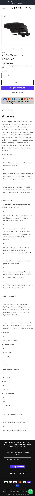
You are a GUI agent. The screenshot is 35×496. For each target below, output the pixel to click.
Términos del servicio (13, 494)
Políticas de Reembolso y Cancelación (17, 444)
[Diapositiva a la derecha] (22, 49)
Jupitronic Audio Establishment (16, 489)
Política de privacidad (26, 491)
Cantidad (4, 71)
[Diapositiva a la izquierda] (13, 49)
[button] (4, 8)
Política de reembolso (13, 491)
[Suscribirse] (29, 459)
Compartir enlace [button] (9, 110)
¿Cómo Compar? (24, 442)
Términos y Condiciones (18, 446)
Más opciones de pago (17, 92)
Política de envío (25, 494)
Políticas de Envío (10, 442)
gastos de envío (15, 66)
